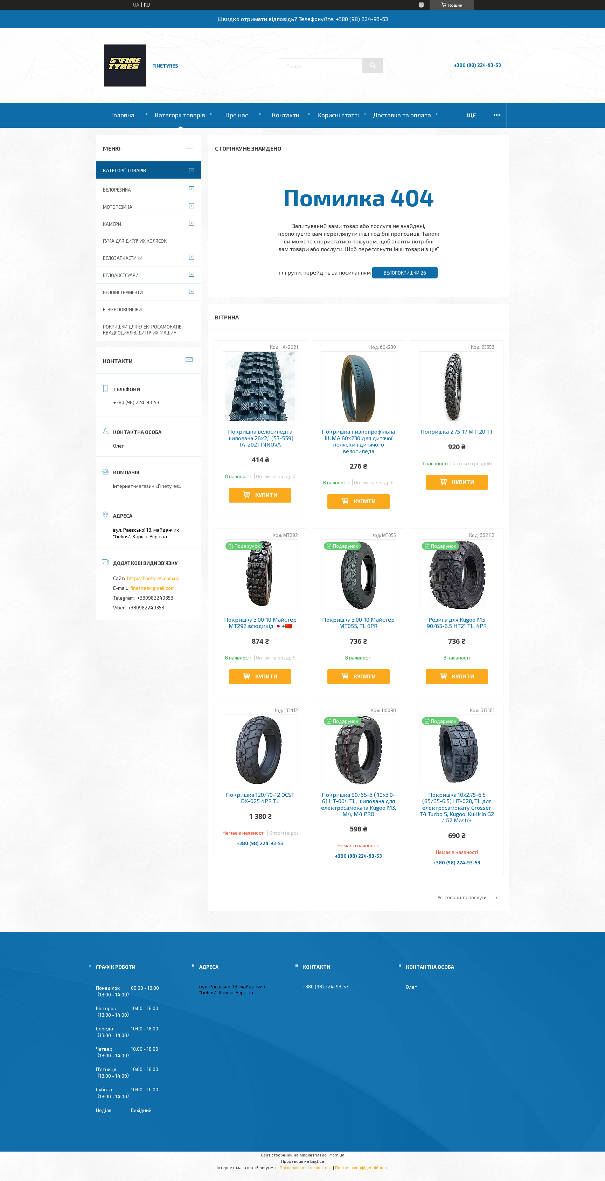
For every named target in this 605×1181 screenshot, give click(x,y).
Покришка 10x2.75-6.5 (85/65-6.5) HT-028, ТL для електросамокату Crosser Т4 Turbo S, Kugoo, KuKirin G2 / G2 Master (457, 808)
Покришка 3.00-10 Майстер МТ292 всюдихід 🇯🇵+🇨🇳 (260, 622)
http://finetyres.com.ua (153, 578)
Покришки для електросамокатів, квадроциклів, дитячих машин (143, 330)
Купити (266, 494)
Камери (112, 224)
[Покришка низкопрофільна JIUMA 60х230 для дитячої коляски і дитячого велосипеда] (358, 386)
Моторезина (117, 207)
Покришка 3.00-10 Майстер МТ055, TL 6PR (358, 622)
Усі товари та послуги (462, 897)
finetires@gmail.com (152, 588)
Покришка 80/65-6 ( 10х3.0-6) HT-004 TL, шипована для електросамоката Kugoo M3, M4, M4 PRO (358, 804)
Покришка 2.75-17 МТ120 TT (456, 431)
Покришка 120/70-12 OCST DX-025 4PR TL (260, 798)
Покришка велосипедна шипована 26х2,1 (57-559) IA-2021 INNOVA (260, 438)
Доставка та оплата (402, 115)
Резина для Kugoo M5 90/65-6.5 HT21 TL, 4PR (457, 622)
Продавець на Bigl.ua (302, 1161)
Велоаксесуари (121, 275)
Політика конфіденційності (362, 1167)
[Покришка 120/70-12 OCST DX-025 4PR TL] (260, 749)
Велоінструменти (123, 292)
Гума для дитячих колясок (135, 241)
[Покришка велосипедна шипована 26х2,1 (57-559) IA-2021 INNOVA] (260, 386)
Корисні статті (338, 115)
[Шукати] (372, 65)
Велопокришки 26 (405, 273)
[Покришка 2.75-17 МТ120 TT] (456, 386)
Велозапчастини (122, 258)
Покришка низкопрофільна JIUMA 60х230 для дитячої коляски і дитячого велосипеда (358, 441)
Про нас (236, 115)
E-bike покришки (122, 309)
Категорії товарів (179, 115)
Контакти (285, 115)
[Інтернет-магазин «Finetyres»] (125, 85)
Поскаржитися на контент (306, 1167)
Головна (122, 115)
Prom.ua (336, 1154)
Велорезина (117, 190)
